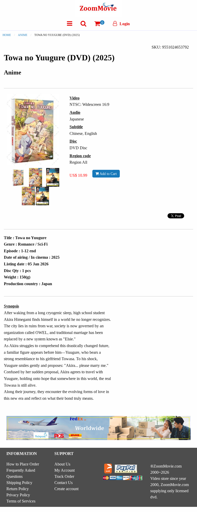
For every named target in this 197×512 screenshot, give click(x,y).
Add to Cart (108, 174)
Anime (22, 34)
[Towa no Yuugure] (18, 177)
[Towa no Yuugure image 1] (18, 177)
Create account (66, 489)
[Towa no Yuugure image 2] (35, 177)
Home (7, 34)
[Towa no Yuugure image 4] (35, 196)
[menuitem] (69, 23)
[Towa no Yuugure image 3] (52, 177)
